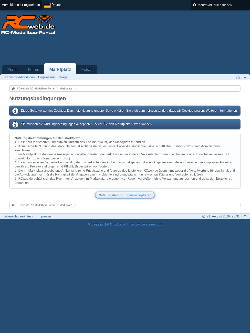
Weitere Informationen (221, 110)
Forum (33, 70)
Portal (12, 70)
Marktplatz (60, 69)
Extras (86, 70)
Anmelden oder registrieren (21, 5)
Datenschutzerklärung (18, 216)
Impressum (45, 216)
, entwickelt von (125, 224)
